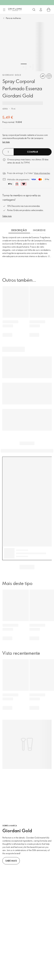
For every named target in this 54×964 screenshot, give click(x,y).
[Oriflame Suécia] (14, 9)
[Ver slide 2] (30, 67)
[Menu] (4, 10)
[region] (27, 46)
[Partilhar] (42, 76)
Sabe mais (7, 216)
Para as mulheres (13, 18)
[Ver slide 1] (24, 67)
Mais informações (42, 173)
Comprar (32, 151)
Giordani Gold (11, 75)
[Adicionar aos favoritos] (49, 76)
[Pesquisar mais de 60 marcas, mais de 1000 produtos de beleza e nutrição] (34, 9)
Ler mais (6, 141)
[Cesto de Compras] (48, 9)
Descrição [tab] (19, 230)
